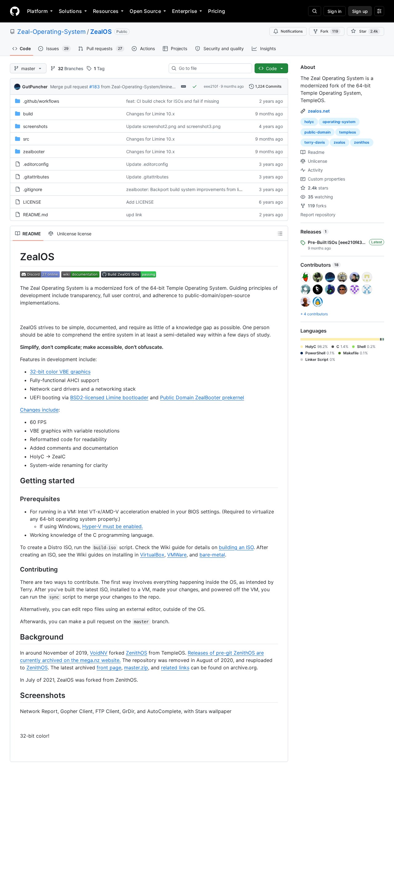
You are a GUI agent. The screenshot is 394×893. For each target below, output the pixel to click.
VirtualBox (152, 555)
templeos (347, 132)
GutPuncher (35, 86)
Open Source (145, 11)
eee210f (211, 86)
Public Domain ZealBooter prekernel (202, 397)
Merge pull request (69, 86)
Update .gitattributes (147, 176)
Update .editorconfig (147, 164)
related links (175, 667)
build (28, 113)
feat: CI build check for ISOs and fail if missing (172, 101)
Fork (329, 31)
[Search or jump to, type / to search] (314, 11)
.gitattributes (36, 176)
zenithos (361, 142)
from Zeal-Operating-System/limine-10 (140, 86)
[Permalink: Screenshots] (15, 695)
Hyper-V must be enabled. (112, 526)
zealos (339, 142)
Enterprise (184, 11)
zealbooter (34, 151)
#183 (94, 86)
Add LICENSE (140, 202)
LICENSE (32, 202)
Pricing (216, 11)
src (26, 139)
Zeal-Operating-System (51, 31)
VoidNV (98, 653)
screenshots (35, 126)
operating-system (339, 121)
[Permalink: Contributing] (15, 569)
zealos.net (319, 111)
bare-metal (212, 555)
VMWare (177, 555)
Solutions (70, 11)
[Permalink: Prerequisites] (15, 499)
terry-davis (314, 142)
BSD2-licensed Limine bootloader (109, 397)
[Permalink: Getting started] (15, 480)
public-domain (317, 132)
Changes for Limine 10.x (150, 113)
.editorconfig (36, 164)
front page (109, 667)
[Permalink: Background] (15, 636)
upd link (134, 214)
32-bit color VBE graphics (60, 372)
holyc (309, 121)
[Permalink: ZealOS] (15, 257)
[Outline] (280, 233)
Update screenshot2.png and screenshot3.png (173, 126)
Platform (37, 11)
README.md (35, 214)
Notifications (292, 31)
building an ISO (236, 547)
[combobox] (213, 68)
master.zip (136, 667)
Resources (106, 11)
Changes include (39, 410)
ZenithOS (136, 653)
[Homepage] (15, 11)
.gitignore (32, 189)
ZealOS (101, 31)
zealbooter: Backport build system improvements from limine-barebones (199, 189)
